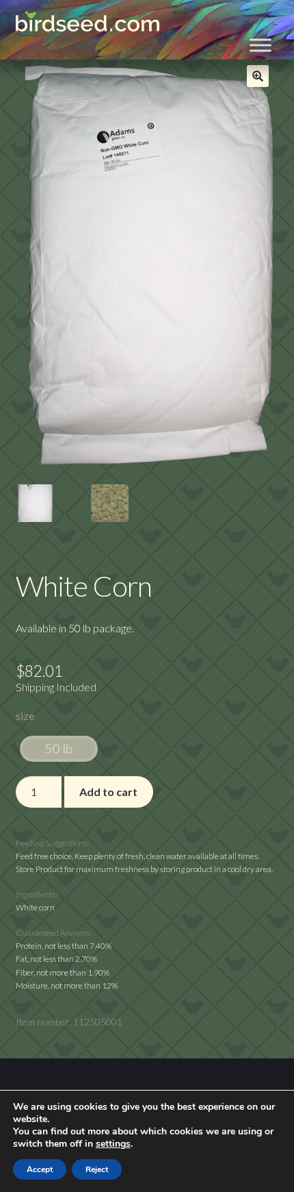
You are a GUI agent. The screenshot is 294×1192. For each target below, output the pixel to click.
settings (113, 1144)
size (25, 715)
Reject (96, 1169)
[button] (258, 76)
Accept (40, 1169)
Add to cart (108, 791)
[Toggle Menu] (260, 45)
